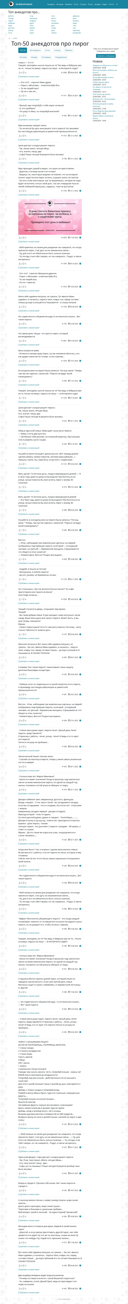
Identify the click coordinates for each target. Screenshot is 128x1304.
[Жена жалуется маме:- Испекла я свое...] (80, 361)
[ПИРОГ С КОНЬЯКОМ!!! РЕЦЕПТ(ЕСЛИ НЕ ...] (80, 1124)
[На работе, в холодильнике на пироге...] (80, 530)
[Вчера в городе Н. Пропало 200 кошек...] (80, 1190)
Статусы (83, 4)
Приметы (68, 4)
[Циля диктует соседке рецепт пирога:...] (80, 159)
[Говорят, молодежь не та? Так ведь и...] (80, 946)
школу (10, 30)
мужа (32, 33)
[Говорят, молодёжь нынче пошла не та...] (80, 72)
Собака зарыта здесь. (101, 82)
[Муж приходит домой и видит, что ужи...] (80, 191)
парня (10, 21)
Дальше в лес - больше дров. (104, 99)
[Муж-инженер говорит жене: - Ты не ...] (80, 136)
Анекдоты (51, 4)
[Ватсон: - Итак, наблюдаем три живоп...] (80, 720)
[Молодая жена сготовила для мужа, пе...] (80, 1242)
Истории (59, 4)
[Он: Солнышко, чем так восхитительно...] (80, 599)
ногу (53, 16)
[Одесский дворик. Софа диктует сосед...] (80, 1173)
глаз (74, 25)
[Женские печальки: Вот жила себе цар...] (80, 657)
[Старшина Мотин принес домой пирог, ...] (80, 992)
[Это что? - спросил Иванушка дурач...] (80, 287)
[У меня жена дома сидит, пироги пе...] (80, 746)
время (32, 28)
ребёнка (11, 23)
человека (55, 23)
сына (32, 30)
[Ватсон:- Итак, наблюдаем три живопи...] (80, 559)
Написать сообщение (105, 56)
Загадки (97, 4)
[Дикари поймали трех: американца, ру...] (80, 840)
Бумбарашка (24, 4)
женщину (33, 18)
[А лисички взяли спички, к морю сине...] (80, 1216)
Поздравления (61, 57)
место (53, 18)
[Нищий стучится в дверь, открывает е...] (80, 634)
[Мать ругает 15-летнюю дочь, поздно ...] (80, 487)
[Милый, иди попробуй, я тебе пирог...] (80, 116)
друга (32, 23)
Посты (90, 4)
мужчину (76, 30)
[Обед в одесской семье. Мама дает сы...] (80, 444)
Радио (104, 4)
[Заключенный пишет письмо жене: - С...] (80, 766)
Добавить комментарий (29, 76)
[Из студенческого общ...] (80, 1009)
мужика (76, 21)
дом (52, 25)
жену (10, 25)
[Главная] (12, 4)
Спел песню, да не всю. (102, 94)
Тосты (76, 4)
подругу (33, 21)
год (74, 28)
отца (31, 16)
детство (11, 28)
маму (75, 23)
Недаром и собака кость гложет (105, 65)
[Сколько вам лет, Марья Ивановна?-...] (80, 969)
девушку (76, 16)
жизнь (53, 21)
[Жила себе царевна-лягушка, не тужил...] (80, 307)
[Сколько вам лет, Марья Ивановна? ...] (80, 790)
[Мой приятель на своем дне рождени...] (80, 264)
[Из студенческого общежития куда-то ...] (80, 324)
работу (11, 16)
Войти (112, 4)
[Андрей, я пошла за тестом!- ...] (80, 579)
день (75, 18)
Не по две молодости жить (103, 77)
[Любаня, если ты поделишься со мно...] (80, 694)
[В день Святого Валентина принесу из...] (80, 237)
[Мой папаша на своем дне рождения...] (80, 1147)
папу (31, 25)
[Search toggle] (117, 4)
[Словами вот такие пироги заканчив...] (80, 674)
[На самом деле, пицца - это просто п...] (80, 341)
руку (53, 30)
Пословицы (46, 57)
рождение (77, 33)
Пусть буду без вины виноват (104, 111)
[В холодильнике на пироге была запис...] (80, 381)
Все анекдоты (35, 50)
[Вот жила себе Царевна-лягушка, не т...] (80, 1265)
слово (53, 28)
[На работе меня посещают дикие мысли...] (80, 464)
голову (11, 18)
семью (53, 33)
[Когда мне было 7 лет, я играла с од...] (80, 866)
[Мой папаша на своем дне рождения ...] (80, 909)
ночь (10, 33)
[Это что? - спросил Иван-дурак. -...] (80, 95)
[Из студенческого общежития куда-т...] (80, 883)
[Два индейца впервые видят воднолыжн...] (80, 1288)
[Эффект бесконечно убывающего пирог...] (80, 929)
